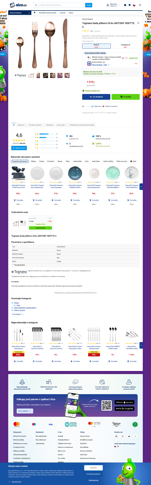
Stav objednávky (41, 436)
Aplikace (61, 462)
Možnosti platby (18, 440)
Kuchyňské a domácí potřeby (47, 12)
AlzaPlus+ (83, 443)
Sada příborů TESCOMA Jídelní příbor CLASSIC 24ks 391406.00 (132, 348)
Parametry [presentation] (49, 125)
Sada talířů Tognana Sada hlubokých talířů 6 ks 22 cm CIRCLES (56, 187)
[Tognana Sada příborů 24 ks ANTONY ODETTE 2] (16, 223)
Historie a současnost (65, 447)
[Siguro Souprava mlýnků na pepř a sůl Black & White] (23, 223)
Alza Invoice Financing (87, 458)
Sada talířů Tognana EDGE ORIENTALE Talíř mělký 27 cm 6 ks (131, 187)
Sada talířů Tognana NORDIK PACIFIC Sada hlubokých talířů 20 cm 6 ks (75, 187)
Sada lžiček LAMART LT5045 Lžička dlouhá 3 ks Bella (113, 348)
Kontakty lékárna (63, 440)
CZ (118, 446)
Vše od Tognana (87, 19)
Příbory (71, 12)
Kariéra (60, 454)
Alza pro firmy (85, 436)
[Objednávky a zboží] (125, 5)
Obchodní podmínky (20, 454)
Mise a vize (61, 451)
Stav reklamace (41, 440)
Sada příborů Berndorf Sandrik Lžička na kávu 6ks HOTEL (56, 348)
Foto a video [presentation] (62, 125)
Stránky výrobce (111, 112)
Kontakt (60, 436)
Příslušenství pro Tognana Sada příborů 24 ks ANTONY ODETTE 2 (76, 293)
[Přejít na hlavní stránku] (18, 5)
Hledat (88, 5)
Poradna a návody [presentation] (36, 125)
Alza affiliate (84, 447)
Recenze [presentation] (22, 125)
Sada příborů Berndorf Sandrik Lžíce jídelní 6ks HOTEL (37, 348)
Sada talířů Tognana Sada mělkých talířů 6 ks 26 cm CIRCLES (37, 187)
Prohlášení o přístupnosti (21, 458)
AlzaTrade (83, 454)
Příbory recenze (19, 310)
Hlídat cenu (97, 106)
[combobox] (59, 5)
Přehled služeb (18, 462)
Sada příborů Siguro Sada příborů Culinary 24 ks (18, 348)
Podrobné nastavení (93, 474)
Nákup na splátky (19, 451)
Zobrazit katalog (15, 13)
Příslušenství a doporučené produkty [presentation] (82, 125)
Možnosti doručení (19, 436)
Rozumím (93, 468)
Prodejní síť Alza (19, 447)
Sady (18, 305)
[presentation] (14, 125)
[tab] (14, 125)
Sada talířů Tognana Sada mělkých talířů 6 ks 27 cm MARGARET (94, 187)
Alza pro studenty (86, 451)
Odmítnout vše (93, 480)
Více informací (16, 482)
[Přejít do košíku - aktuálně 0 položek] (140, 5)
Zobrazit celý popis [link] (88, 41)
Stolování (62, 12)
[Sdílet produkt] (138, 22)
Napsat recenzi (20, 148)
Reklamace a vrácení (20, 443)
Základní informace (64, 443)
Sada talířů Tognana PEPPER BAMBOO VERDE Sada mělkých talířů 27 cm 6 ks (113, 187)
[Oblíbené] (129, 5)
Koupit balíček (40, 228)
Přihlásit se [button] (113, 6)
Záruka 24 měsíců (88, 112)
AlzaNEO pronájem (86, 440)
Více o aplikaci (23, 411)
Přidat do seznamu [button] (111, 106)
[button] (112, 65)
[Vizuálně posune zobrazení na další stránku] (141, 186)
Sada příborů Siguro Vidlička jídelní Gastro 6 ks (94, 348)
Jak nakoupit (40, 443)
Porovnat (88, 106)
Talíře (18, 204)
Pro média (61, 458)
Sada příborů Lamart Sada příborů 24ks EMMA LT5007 (75, 348)
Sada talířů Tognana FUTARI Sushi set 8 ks (18, 187)
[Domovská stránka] (34, 12)
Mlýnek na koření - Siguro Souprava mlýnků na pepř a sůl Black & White (106, 58)
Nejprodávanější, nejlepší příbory (25, 308)
